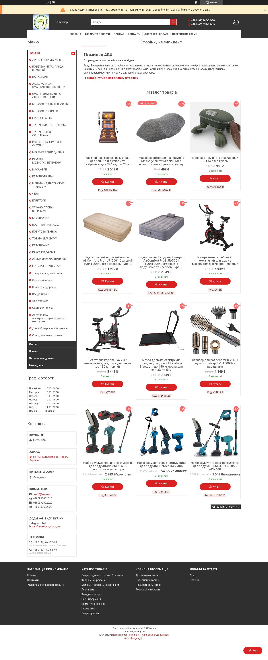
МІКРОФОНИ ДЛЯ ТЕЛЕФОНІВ (50, 104)
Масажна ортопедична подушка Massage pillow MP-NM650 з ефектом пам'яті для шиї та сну (161, 161)
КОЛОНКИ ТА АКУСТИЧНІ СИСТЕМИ (47, 144)
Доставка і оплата (156, 34)
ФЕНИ (35, 193)
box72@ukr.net (41, 494)
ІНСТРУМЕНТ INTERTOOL (47, 266)
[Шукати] (173, 22)
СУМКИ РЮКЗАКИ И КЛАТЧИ (49, 259)
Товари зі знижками (148, 589)
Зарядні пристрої (91, 594)
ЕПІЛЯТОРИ (39, 200)
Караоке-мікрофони (93, 580)
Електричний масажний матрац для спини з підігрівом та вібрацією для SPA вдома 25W (108, 161)
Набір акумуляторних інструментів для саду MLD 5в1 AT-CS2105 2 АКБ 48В (215, 466)
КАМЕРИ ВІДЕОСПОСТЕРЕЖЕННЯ (46, 161)
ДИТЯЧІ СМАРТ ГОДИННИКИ (49, 125)
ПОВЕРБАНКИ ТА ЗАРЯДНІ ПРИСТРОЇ (48, 68)
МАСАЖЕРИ (39, 169)
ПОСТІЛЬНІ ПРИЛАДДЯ (46, 224)
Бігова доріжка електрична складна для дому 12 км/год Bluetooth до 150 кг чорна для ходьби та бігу (161, 364)
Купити (109, 181)
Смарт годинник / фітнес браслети (102, 575)
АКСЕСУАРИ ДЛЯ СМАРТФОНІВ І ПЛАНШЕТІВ (48, 85)
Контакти (134, 34)
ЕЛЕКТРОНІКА (40, 217)
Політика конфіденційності (155, 635)
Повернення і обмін (185, 34)
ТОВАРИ (35, 53)
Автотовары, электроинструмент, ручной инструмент (49, 318)
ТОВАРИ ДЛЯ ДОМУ (44, 238)
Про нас (119, 34)
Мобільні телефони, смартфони (100, 584)
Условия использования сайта (45, 584)
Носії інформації (91, 599)
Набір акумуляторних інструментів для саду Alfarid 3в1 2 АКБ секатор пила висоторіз (107, 466)
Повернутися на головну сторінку (112, 78)
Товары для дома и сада (47, 273)
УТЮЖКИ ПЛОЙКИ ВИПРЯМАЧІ (43, 209)
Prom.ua (151, 628)
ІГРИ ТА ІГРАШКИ (42, 118)
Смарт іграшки (90, 613)
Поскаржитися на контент (125, 635)
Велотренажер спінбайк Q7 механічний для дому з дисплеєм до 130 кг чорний (107, 363)
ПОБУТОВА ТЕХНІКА (44, 231)
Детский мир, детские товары (50, 328)
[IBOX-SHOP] (41, 22)
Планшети (87, 589)
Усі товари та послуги (224, 506)
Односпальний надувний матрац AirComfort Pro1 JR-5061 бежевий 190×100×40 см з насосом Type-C (107, 260)
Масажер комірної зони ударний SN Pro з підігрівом (215, 159)
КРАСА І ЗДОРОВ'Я (43, 252)
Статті (33, 344)
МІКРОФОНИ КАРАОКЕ (45, 111)
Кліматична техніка (93, 603)
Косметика (88, 608)
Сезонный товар (42, 280)
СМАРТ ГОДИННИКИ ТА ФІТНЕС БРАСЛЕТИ (46, 96)
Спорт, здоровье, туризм (47, 335)
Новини (33, 351)
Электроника (40, 301)
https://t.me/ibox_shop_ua (44, 526)
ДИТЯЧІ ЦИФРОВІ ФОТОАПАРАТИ (42, 134)
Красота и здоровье (44, 287)
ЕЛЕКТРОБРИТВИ (43, 176)
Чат (255, 650)
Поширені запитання (148, 584)
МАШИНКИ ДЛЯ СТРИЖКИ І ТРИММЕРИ (48, 185)
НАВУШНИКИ (40, 76)
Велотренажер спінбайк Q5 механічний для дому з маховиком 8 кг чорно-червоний (215, 260)
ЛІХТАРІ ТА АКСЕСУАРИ (46, 59)
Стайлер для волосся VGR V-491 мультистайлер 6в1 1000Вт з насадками (215, 363)
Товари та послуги (97, 34)
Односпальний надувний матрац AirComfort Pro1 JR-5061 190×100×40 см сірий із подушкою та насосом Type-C (161, 262)
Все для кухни (40, 294)
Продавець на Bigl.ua (134, 631)
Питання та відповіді (41, 358)
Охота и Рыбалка (42, 307)
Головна (75, 34)
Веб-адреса (36, 365)
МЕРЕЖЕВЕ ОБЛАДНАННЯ (48, 152)
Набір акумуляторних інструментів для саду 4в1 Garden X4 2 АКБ (161, 464)
